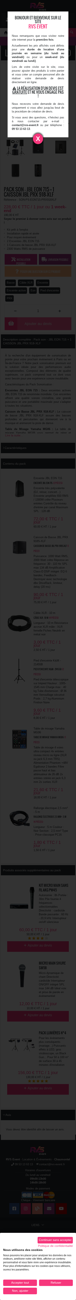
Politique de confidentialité (55, 1245)
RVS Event (38, 26)
